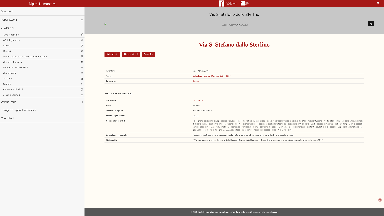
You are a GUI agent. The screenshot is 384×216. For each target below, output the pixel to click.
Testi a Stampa (12, 94)
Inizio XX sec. (198, 100)
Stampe (7, 83)
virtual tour (9, 102)
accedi (275, 212)
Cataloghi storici (12, 40)
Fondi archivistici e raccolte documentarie (25, 56)
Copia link (148, 54)
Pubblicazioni (9, 19)
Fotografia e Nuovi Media (16, 67)
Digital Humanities (42, 4)
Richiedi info (112, 54)
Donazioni (7, 11)
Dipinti (6, 45)
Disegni (7, 51)
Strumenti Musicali (13, 89)
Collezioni (8, 28)
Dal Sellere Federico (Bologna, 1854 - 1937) (211, 76)
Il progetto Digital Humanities (18, 110)
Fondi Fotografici (13, 62)
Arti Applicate (11, 34)
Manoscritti (10, 73)
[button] (131, 54)
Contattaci (7, 118)
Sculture (7, 78)
